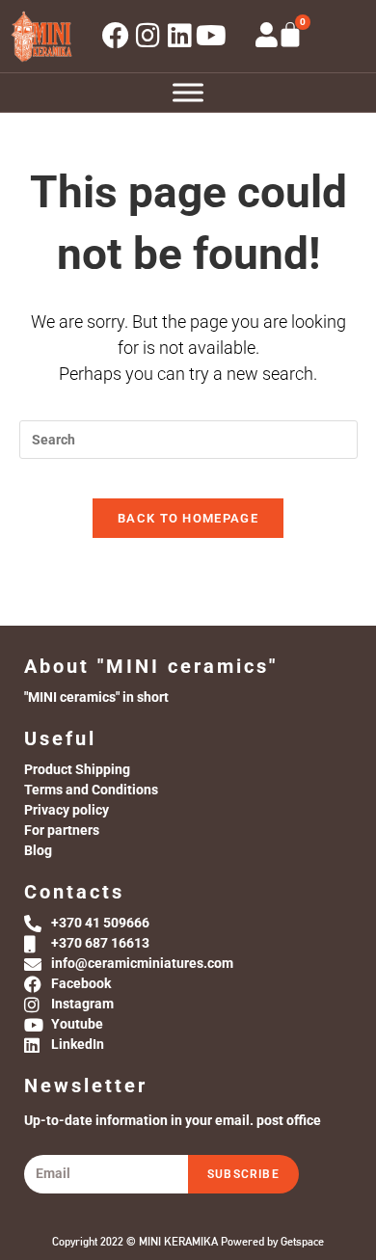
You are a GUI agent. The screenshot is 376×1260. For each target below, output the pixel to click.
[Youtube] (211, 35)
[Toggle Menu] (188, 92)
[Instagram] (147, 35)
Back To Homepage (188, 518)
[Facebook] (115, 35)
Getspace (302, 1241)
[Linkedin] (179, 35)
